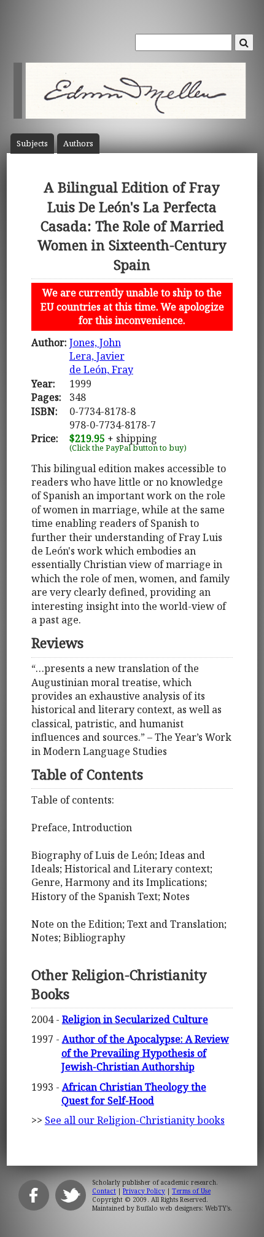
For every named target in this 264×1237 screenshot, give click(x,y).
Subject (32, 144)
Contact (104, 1191)
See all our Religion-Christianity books (135, 1120)
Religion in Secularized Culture (135, 1019)
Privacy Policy (144, 1191)
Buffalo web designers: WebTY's (183, 1208)
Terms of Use (191, 1191)
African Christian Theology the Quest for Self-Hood (133, 1093)
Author (78, 144)
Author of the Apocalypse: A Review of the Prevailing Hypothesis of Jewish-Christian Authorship (145, 1052)
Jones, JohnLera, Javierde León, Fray (101, 356)
